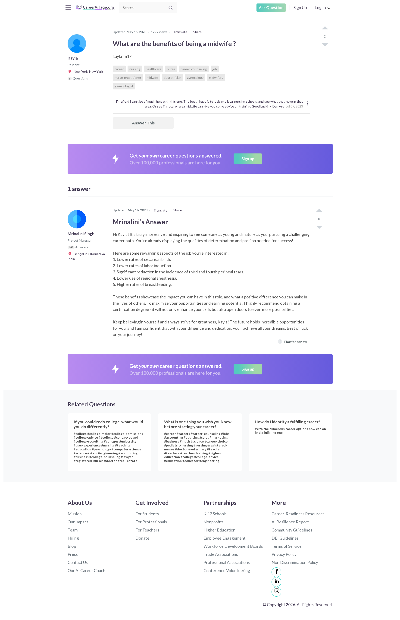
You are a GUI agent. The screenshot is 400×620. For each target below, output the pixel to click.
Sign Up (300, 7)
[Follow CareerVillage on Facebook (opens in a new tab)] (276, 572)
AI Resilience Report (290, 521)
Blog (72, 546)
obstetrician (172, 77)
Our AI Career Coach (86, 570)
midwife (152, 77)
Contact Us (78, 562)
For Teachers (147, 529)
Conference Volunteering (226, 570)
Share (197, 32)
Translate (180, 32)
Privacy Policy (284, 554)
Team (73, 529)
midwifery (216, 77)
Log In (320, 7)
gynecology (195, 77)
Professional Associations (226, 562)
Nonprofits (213, 521)
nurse (171, 69)
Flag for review (293, 341)
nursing (134, 69)
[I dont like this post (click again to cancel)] (324, 44)
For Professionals (151, 521)
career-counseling (194, 69)
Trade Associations (220, 554)
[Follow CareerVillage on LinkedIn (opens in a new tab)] (276, 582)
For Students (147, 513)
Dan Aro (278, 106)
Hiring (73, 538)
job (214, 69)
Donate (142, 538)
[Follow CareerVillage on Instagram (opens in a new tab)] (276, 592)
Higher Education (219, 529)
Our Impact (78, 521)
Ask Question (271, 7)
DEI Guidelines (285, 538)
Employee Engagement (224, 538)
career (119, 69)
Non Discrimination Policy (295, 562)
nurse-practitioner (128, 77)
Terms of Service (287, 546)
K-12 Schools (215, 513)
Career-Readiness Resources (298, 513)
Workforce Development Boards (233, 546)
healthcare (153, 69)
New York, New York (87, 71)
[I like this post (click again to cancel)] (324, 28)
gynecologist (124, 86)
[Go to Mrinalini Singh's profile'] (78, 220)
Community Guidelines (292, 529)
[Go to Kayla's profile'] (78, 45)
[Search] (170, 7)
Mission (75, 513)
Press (73, 554)
